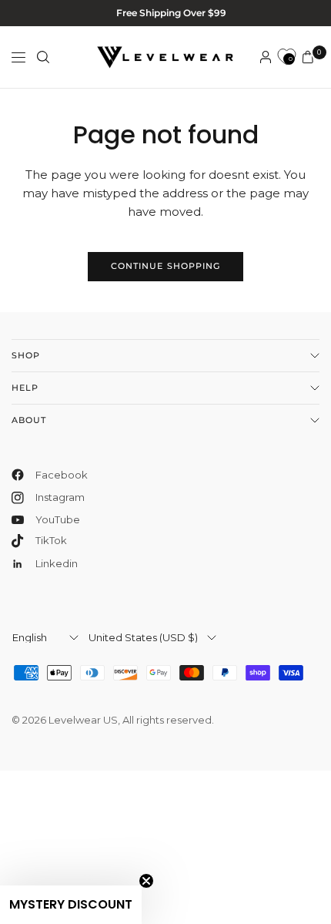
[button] (71, 904)
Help (25, 387)
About (29, 420)
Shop (26, 355)
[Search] (43, 57)
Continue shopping (166, 265)
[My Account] (265, 57)
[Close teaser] (146, 881)
